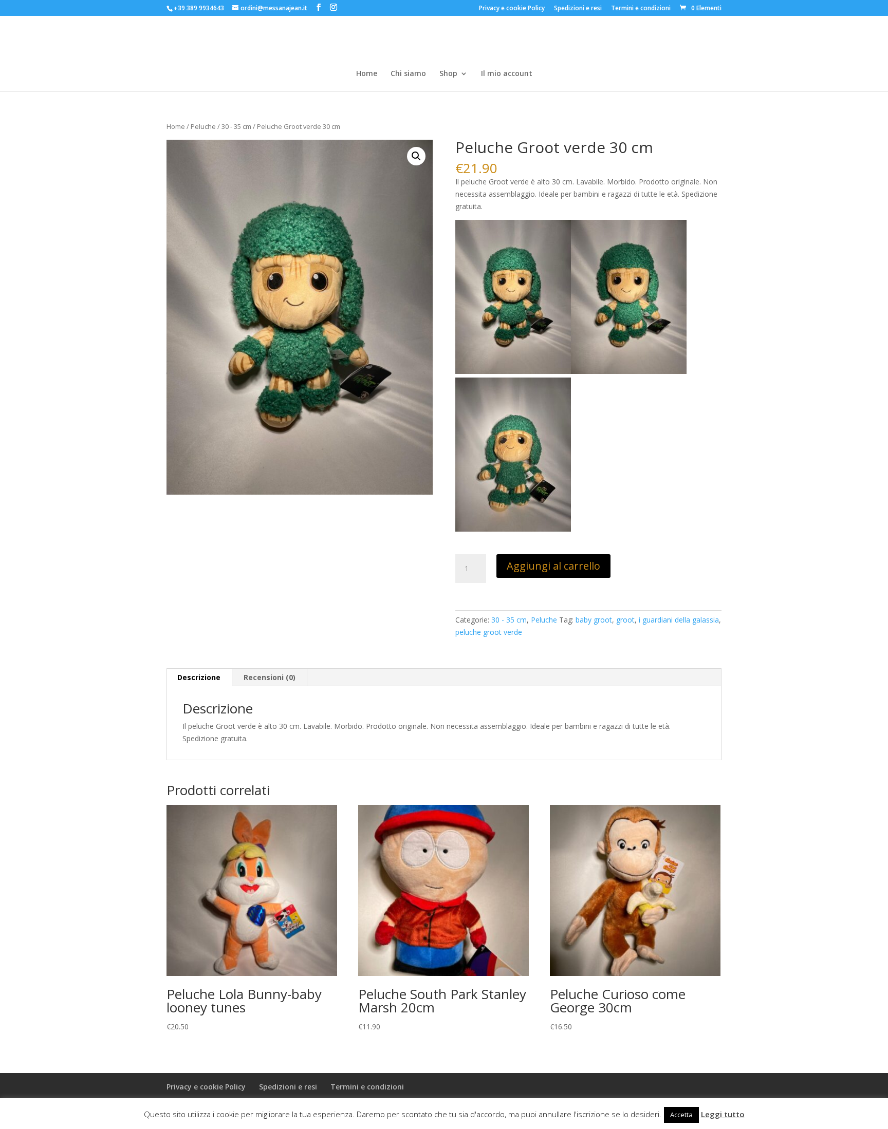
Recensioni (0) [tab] (269, 677)
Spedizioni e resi (578, 8)
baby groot (594, 620)
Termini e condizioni (641, 8)
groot (625, 620)
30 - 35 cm (236, 126)
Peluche (203, 126)
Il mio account (506, 74)
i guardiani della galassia (679, 620)
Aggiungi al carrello (553, 566)
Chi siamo (408, 74)
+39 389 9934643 (199, 8)
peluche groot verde (488, 632)
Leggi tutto (723, 1114)
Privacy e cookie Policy (512, 8)
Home (366, 74)
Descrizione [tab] (198, 677)
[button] (416, 156)
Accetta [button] (681, 1114)
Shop (448, 74)
